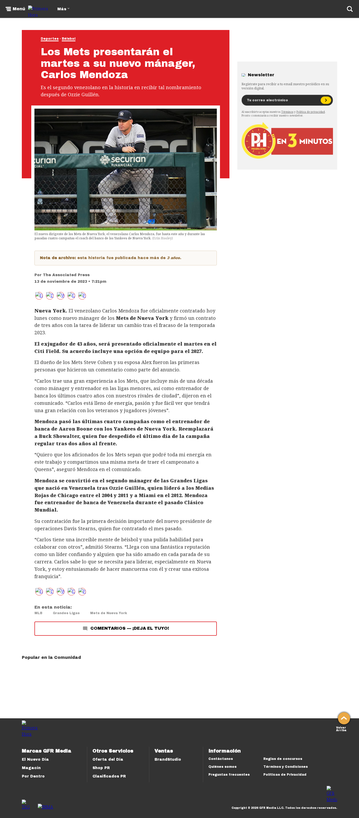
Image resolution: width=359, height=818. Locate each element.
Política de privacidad (310, 112)
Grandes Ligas (66, 613)
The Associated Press (66, 275)
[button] (50, 296)
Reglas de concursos (282, 759)
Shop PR (101, 768)
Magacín (31, 768)
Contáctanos (220, 759)
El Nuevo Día (35, 759)
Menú (19, 9)
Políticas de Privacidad (284, 774)
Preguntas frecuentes (229, 774)
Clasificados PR (109, 776)
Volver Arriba (341, 728)
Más (61, 9)
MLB (38, 613)
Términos (287, 112)
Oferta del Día (108, 759)
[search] (350, 9)
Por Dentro (33, 776)
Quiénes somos (222, 767)
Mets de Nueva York (108, 613)
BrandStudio (168, 759)
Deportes (50, 39)
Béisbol (68, 39)
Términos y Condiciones (285, 767)
